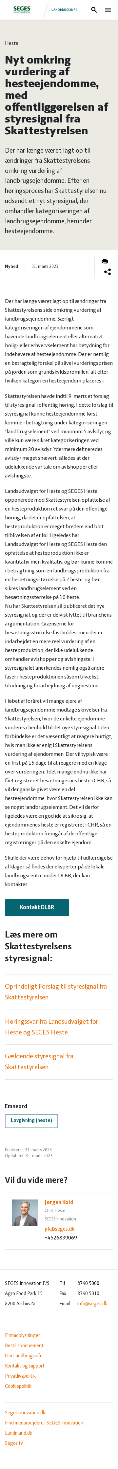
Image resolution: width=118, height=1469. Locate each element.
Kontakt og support (25, 1366)
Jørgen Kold (59, 1203)
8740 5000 (88, 1283)
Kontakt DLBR (37, 908)
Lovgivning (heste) (31, 1120)
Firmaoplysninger (22, 1335)
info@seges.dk (92, 1304)
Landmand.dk (18, 1433)
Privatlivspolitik (20, 1376)
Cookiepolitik (18, 1386)
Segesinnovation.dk (25, 1413)
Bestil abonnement (24, 1345)
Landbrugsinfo (64, 9)
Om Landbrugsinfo (24, 1356)
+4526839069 (61, 1238)
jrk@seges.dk (59, 1229)
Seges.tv (14, 1443)
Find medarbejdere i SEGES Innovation (44, 1423)
